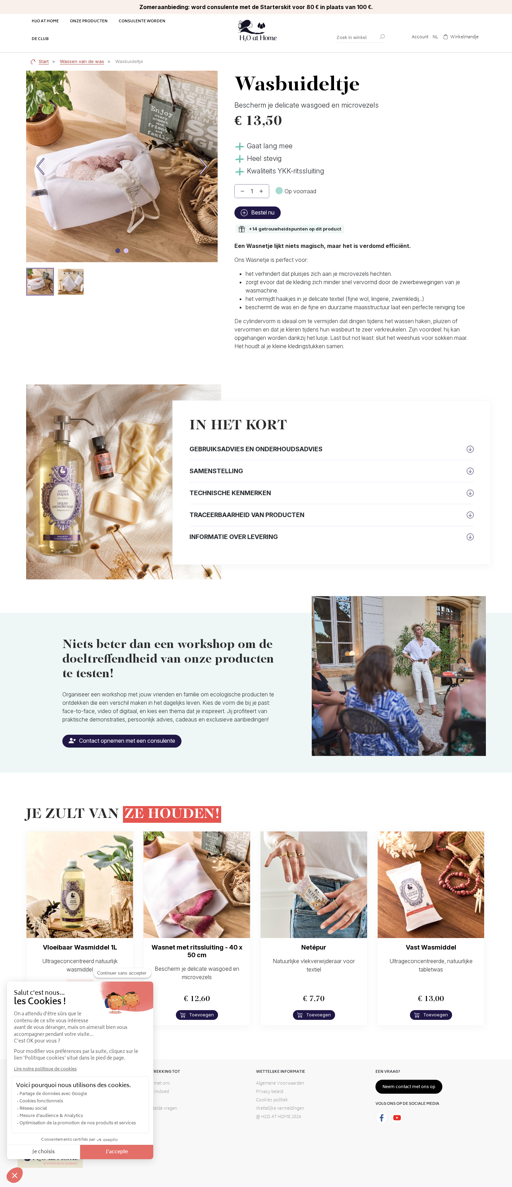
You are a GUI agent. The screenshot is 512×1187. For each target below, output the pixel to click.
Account (420, 37)
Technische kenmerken (230, 493)
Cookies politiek (272, 1100)
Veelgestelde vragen (157, 1108)
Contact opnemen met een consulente (126, 740)
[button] (40, 282)
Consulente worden (142, 21)
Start (44, 61)
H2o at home (45, 21)
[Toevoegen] (261, 191)
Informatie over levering (233, 536)
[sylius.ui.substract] (242, 191)
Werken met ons (153, 1083)
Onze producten (89, 21)
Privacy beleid (269, 1092)
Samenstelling (216, 471)
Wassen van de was (82, 61)
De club (40, 39)
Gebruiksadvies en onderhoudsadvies (256, 449)
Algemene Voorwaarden (280, 1083)
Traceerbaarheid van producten (246, 514)
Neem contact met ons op (408, 1087)
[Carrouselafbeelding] (117, 251)
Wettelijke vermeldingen (280, 1108)
